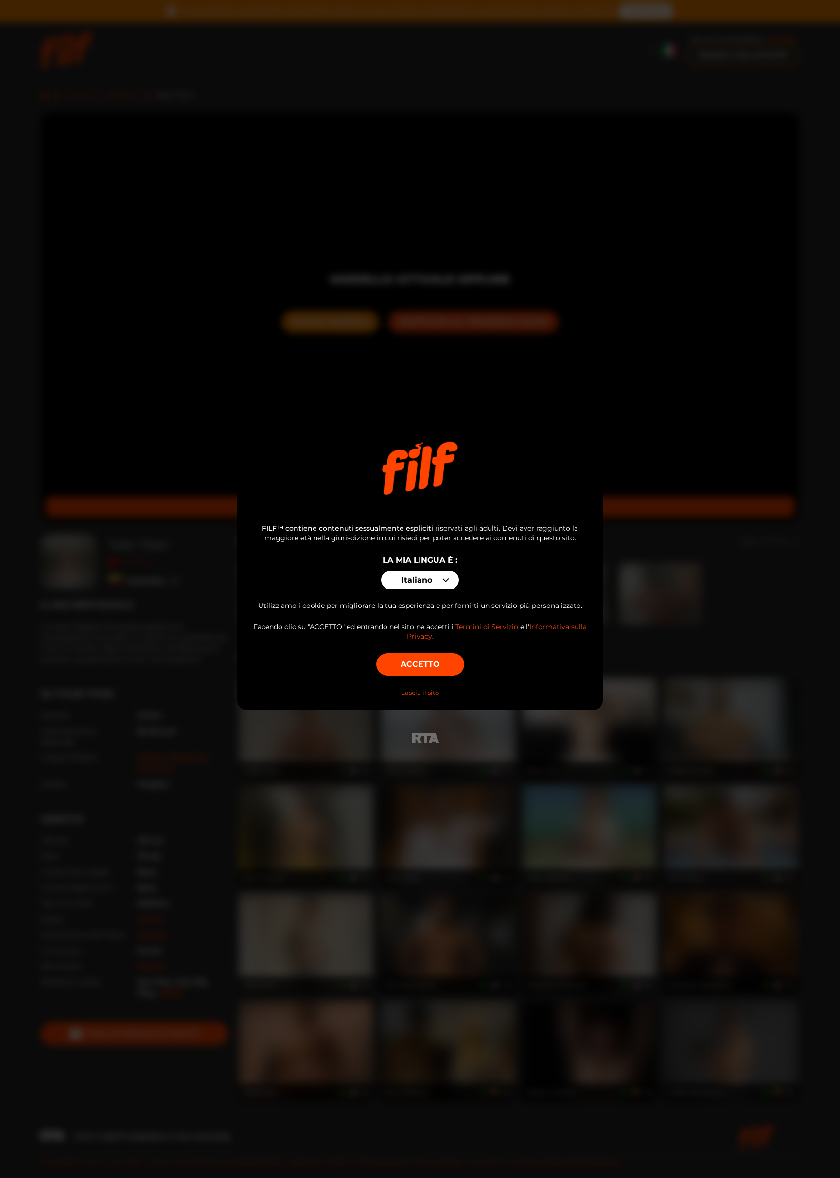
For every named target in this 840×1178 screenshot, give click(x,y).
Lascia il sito (420, 692)
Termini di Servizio (486, 627)
